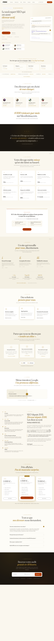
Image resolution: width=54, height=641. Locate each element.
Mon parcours (13, 32)
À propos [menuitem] (29, 2)
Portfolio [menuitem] (24, 2)
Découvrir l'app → (23, 317)
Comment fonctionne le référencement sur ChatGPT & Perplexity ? (23, 538)
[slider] (27, 394)
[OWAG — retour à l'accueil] (5, 2)
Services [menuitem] (11, 2)
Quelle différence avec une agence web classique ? (19, 545)
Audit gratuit (49, 2)
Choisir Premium (44, 498)
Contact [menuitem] (33, 2)
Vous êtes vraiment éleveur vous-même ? (18, 526)
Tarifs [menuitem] (21, 2)
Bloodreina (3, 27)
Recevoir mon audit (5, 32)
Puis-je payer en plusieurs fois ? (16, 541)
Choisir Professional (27, 497)
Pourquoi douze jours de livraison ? (16, 534)
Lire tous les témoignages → (27, 76)
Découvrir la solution (26, 229)
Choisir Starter (10, 498)
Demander (37, 574)
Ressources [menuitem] (16, 2)
